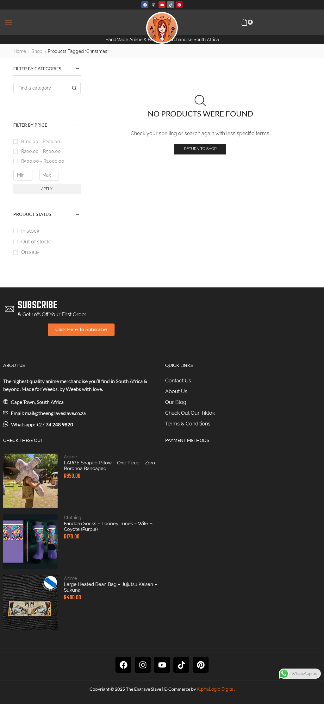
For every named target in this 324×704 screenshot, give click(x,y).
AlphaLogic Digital (216, 689)
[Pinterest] (179, 4)
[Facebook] (144, 4)
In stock (30, 231)
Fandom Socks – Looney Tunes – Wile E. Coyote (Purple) (108, 526)
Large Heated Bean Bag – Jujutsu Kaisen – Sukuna (110, 587)
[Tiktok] (170, 4)
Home (20, 51)
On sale (30, 252)
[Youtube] (162, 4)
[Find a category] (74, 88)
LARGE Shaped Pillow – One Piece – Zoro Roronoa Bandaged (109, 465)
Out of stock (35, 242)
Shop (37, 51)
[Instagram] (153, 4)
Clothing (72, 517)
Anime (70, 456)
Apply (47, 189)
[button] (8, 22)
